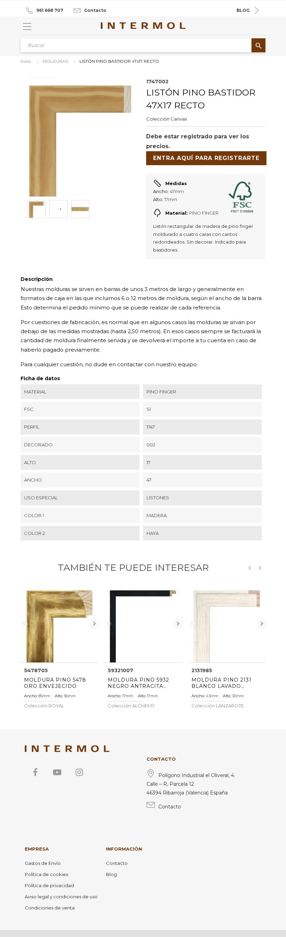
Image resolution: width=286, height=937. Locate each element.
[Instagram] (79, 772)
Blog (111, 874)
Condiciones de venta (50, 908)
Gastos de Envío (43, 863)
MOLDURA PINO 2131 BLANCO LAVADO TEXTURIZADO (221, 683)
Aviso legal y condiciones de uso (61, 896)
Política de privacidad (49, 885)
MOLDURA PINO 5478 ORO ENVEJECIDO (55, 683)
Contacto (95, 10)
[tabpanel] (59, 623)
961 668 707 (49, 10)
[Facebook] (35, 772)
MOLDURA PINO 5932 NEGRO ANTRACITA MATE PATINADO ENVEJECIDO (138, 683)
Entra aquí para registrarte (206, 158)
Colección (158, 119)
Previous (24, 623)
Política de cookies (46, 874)
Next (94, 623)
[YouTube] (57, 772)
